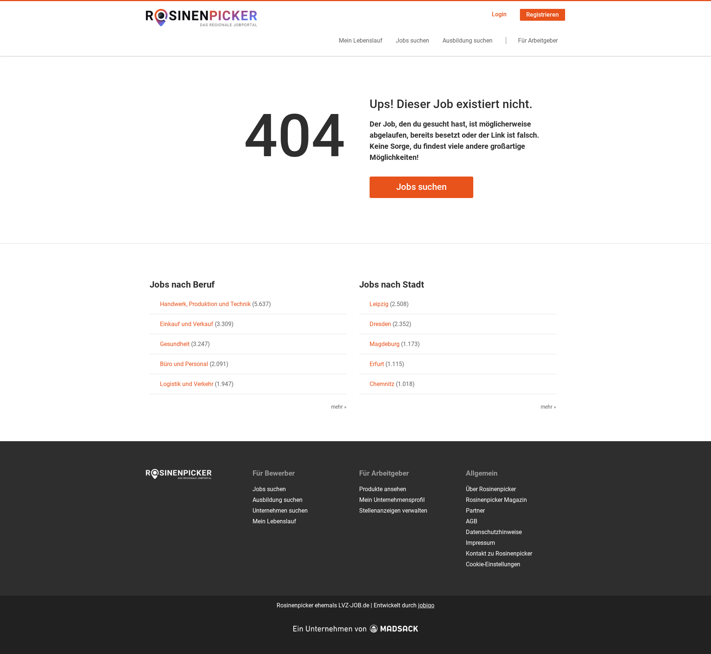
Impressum (480, 542)
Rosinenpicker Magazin (496, 499)
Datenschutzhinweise (494, 532)
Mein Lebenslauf (361, 40)
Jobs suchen (412, 40)
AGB (471, 521)
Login (499, 14)
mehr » (339, 407)
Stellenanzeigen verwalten (393, 510)
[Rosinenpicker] (201, 17)
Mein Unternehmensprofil (392, 499)
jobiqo (426, 605)
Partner (475, 510)
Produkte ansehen (382, 489)
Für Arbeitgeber (538, 40)
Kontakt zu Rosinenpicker (499, 553)
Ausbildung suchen (468, 40)
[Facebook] (152, 494)
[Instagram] (164, 494)
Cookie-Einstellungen (493, 564)
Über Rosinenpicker (491, 489)
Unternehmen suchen (280, 510)
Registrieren (542, 14)
